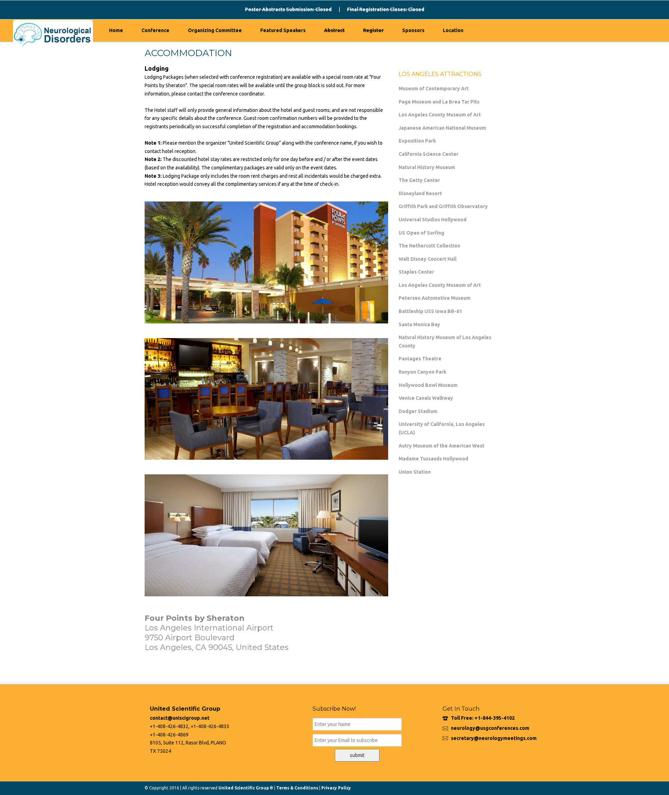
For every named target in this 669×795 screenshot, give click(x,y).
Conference (155, 30)
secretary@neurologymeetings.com (494, 738)
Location (453, 30)
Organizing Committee (215, 30)
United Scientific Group (243, 788)
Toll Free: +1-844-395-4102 (483, 718)
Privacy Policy (336, 788)
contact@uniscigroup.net (179, 718)
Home (116, 30)
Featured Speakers (283, 30)
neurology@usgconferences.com (490, 728)
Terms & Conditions (297, 788)
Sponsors (413, 30)
